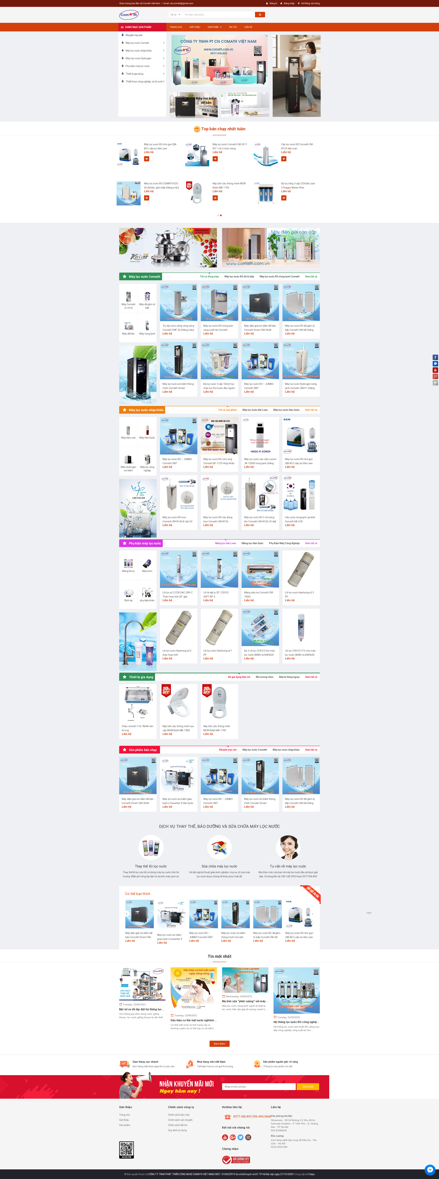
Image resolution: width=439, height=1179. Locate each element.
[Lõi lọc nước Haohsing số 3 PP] (301, 569)
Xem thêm (219, 1043)
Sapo (312, 1174)
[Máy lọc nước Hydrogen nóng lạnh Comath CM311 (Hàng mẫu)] (301, 360)
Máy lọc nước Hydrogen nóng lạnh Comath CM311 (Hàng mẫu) (301, 388)
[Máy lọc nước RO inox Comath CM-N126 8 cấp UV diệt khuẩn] (178, 494)
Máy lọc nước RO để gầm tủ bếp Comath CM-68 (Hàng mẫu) (300, 329)
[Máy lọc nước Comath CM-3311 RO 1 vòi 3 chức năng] (197, 154)
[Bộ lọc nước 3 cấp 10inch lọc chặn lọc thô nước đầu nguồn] (219, 360)
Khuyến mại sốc (228, 749)
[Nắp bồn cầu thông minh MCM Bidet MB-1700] (197, 193)
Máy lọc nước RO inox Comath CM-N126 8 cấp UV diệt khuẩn (177, 521)
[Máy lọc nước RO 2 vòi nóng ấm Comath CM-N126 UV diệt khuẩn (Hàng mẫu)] (260, 494)
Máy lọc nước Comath (254, 749)
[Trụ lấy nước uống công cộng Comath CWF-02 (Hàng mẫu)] (178, 302)
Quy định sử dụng (177, 1130)
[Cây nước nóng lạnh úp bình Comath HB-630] (301, 494)
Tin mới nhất (219, 956)
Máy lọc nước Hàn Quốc (286, 410)
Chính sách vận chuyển (180, 1120)
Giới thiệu (124, 1120)
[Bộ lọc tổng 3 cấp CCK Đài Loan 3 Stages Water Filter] (266, 193)
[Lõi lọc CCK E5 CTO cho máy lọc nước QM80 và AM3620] (301, 627)
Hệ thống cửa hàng (310, 3)
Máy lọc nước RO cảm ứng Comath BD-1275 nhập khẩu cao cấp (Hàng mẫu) (218, 463)
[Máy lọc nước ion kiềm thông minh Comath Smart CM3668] (178, 360)
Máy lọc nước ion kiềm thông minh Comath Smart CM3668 (178, 388)
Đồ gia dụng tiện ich (239, 677)
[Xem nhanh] (146, 158)
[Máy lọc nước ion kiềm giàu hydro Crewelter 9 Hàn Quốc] (178, 775)
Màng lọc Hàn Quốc (252, 543)
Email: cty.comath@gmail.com (178, 3)
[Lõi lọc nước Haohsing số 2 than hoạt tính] (178, 627)
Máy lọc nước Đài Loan (255, 410)
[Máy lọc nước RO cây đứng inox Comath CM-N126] (219, 494)
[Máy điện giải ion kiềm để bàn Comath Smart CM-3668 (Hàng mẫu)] (260, 302)
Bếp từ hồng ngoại (289, 677)
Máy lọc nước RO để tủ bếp (239, 276)
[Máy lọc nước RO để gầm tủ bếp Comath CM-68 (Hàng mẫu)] (301, 302)
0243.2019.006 (279, 1147)
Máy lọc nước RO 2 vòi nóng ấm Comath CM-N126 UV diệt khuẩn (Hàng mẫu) (260, 521)
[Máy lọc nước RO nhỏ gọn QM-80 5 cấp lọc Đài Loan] (129, 154)
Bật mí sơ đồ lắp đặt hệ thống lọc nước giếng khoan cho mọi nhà (160, 1009)
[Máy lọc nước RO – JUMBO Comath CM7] (260, 360)
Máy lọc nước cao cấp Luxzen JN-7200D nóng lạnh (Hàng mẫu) (260, 463)
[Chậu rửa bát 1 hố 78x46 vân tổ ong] (138, 703)
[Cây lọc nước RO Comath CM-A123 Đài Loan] (266, 154)
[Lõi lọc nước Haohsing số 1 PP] (219, 627)
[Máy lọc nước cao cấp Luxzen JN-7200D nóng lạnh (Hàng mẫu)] (260, 436)
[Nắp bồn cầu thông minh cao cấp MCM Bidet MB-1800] (178, 703)
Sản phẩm (124, 1125)
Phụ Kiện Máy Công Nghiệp (284, 543)
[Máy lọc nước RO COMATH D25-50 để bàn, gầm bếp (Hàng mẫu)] (129, 193)
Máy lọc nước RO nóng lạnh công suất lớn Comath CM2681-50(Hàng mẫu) (218, 329)
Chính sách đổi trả (177, 1125)
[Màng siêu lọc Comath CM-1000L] (260, 569)
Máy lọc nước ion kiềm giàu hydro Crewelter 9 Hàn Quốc (169, 939)
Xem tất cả (311, 276)
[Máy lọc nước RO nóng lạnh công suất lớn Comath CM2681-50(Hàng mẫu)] (219, 302)
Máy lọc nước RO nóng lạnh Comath (280, 276)
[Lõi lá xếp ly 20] (219, 569)
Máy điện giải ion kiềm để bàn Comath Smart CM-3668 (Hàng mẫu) (260, 329)
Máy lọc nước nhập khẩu (286, 749)
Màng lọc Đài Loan (225, 543)
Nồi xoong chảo (265, 677)
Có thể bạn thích (137, 894)
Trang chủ (124, 1114)
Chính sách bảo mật (178, 1114)
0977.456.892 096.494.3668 (252, 1116)
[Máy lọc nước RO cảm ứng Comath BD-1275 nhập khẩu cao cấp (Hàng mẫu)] (219, 436)
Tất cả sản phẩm (227, 410)
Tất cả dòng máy (209, 276)
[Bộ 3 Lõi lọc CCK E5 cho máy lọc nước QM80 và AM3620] (260, 627)
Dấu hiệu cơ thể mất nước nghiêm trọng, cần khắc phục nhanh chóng (215, 1020)
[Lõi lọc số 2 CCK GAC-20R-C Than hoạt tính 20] (178, 569)
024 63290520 (279, 1130)
